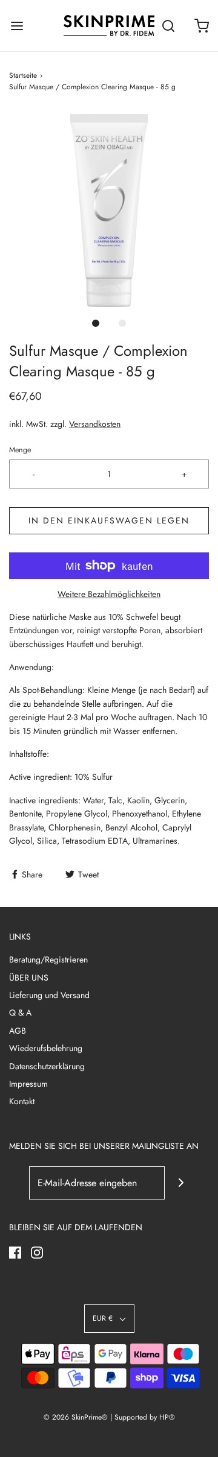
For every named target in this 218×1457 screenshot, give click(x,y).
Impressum (28, 1084)
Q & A (20, 1013)
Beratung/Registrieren (48, 959)
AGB (17, 1031)
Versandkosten (95, 424)
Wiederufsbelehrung (45, 1048)
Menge (20, 449)
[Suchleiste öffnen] (168, 25)
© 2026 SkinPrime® (76, 1417)
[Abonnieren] (181, 1182)
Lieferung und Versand (49, 995)
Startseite (23, 75)
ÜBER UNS (28, 978)
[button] (109, 210)
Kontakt (22, 1101)
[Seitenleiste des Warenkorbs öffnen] (201, 25)
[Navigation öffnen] (16, 25)
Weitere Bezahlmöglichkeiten (109, 594)
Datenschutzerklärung (47, 1066)
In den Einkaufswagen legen (109, 520)
